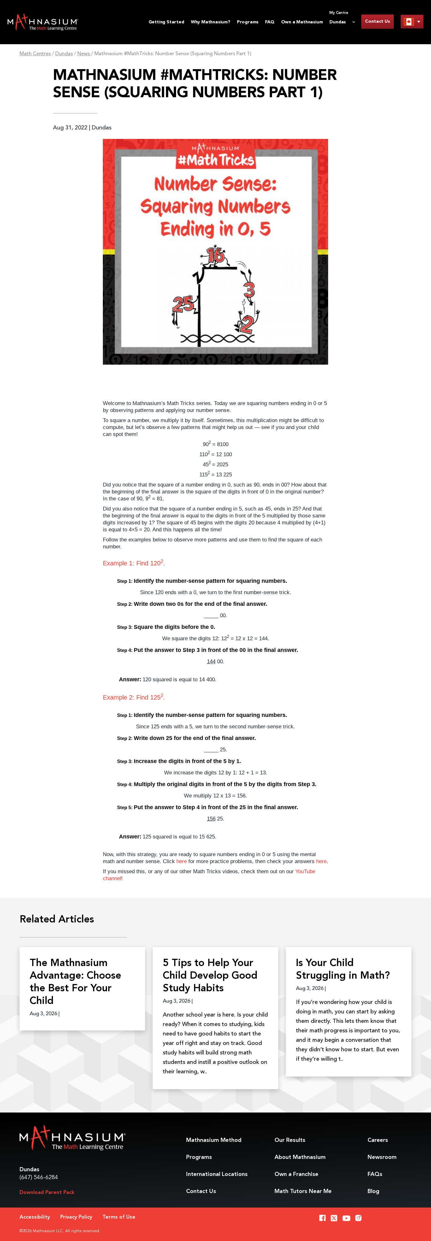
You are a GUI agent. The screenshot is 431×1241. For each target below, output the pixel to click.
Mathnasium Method (213, 1140)
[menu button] (412, 21)
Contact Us (377, 21)
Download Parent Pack (47, 1192)
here (181, 861)
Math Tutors (303, 1191)
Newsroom (382, 1157)
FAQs (375, 1174)
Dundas (64, 54)
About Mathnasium (300, 1157)
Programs (247, 22)
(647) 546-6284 (39, 1177)
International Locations (217, 1174)
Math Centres (35, 54)
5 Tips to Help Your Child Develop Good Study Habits (210, 976)
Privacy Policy (76, 1217)
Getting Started (166, 22)
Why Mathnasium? (210, 22)
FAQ (269, 22)
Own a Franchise (296, 1174)
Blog (373, 1191)
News (84, 54)
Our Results (290, 1140)
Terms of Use (119, 1217)
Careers (378, 1140)
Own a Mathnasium (302, 22)
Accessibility (35, 1217)
